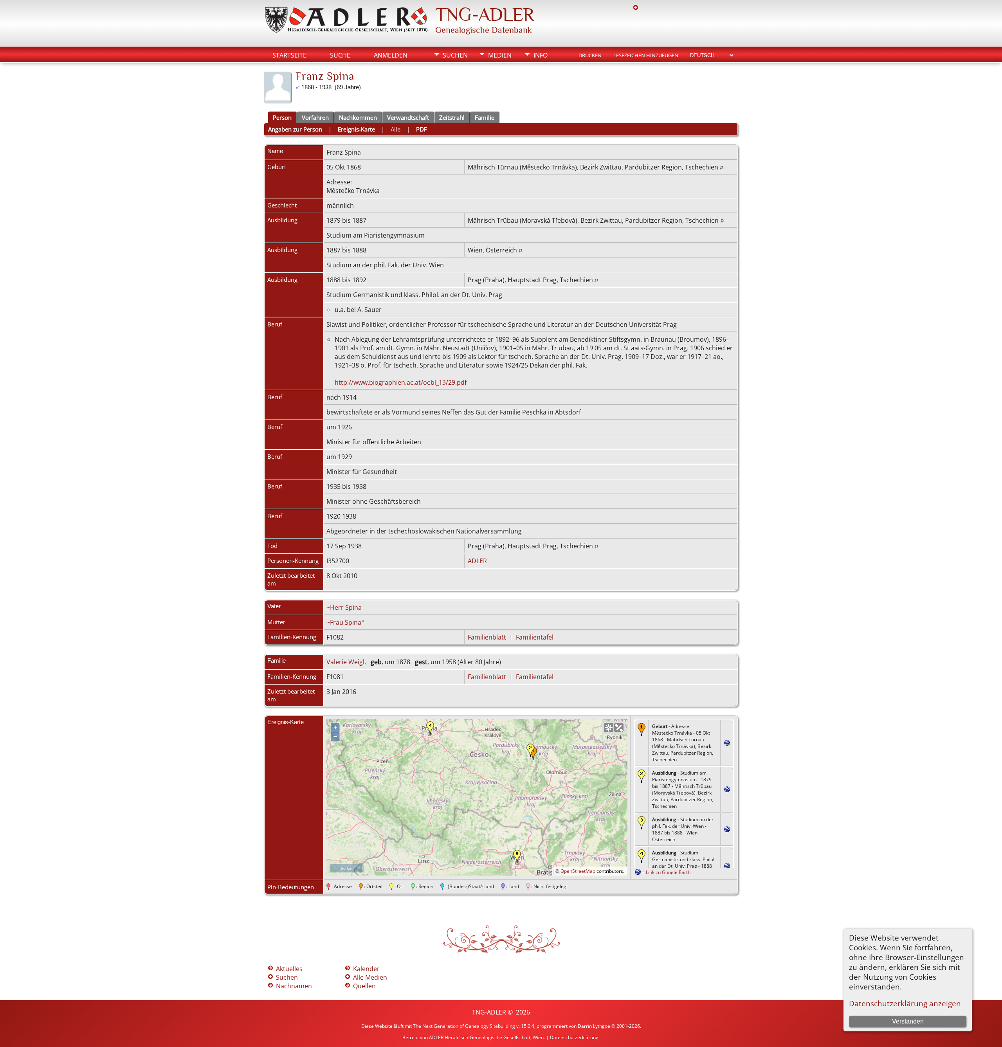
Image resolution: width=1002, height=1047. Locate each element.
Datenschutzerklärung (574, 1037)
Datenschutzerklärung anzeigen (905, 1003)
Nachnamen (294, 986)
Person (282, 117)
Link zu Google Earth (668, 872)
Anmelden (390, 55)
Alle (395, 129)
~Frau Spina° (345, 622)
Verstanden (908, 1021)
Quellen (364, 986)
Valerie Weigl (345, 662)
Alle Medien (370, 977)
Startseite (289, 55)
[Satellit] (619, 727)
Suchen (455, 55)
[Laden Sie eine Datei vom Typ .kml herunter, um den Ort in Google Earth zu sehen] (727, 743)
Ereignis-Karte (356, 129)
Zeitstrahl (452, 117)
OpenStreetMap (577, 871)
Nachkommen (358, 117)
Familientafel (534, 637)
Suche (340, 55)
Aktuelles (289, 968)
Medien (500, 55)
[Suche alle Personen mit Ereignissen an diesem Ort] (721, 167)
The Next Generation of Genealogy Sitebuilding (464, 1026)
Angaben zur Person (295, 129)
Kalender (366, 968)
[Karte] (608, 727)
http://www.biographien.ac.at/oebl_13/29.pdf (401, 382)
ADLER (477, 561)
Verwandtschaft (408, 117)
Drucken (590, 55)
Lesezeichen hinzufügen (645, 55)
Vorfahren (315, 117)
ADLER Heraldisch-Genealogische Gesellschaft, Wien (486, 1037)
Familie (484, 117)
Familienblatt (487, 637)
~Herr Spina (344, 607)
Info (540, 55)
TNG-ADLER (484, 14)
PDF (421, 129)
